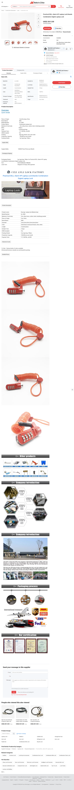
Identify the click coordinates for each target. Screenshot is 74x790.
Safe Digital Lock (33, 765)
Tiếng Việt (35, 781)
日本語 (61, 779)
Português (21, 779)
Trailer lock (3, 741)
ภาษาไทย (69, 779)
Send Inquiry (47, 28)
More (2, 772)
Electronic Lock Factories (32, 762)
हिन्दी (65, 779)
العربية (53, 779)
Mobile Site (35, 778)
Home (2, 10)
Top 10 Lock (54, 765)
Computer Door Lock (22, 765)
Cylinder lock (40, 736)
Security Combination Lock (9, 765)
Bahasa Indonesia (41, 781)
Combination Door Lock (37, 755)
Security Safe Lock (60, 762)
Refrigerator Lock (41, 739)
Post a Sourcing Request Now (19, 694)
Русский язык (32, 779)
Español (16, 779)
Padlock (21, 736)
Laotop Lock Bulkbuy (7, 769)
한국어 (57, 779)
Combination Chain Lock (64, 755)
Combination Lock (24, 10)
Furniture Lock (12, 755)
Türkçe (30, 781)
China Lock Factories (7, 762)
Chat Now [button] (58, 28)
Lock (18, 10)
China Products (13, 777)
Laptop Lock (4, 736)
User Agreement (45, 784)
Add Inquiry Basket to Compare (21, 47)
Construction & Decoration (10, 10)
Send (14, 692)
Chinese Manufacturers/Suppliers (24, 777)
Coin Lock (3, 739)
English (11, 779)
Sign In (45, 63)
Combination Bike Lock (51, 755)
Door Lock (57, 739)
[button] (45, 73)
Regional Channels (58, 777)
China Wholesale (35, 777)
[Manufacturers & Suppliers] (37, 2)
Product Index (66, 777)
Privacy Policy (58, 784)
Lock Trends (62, 765)
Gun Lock (21, 739)
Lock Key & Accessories (24, 755)
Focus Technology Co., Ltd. (27, 784)
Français (26, 779)
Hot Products (6, 777)
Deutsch (42, 779)
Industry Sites (50, 777)
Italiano (38, 779)
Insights (39, 778)
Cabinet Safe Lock (44, 765)
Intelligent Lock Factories (46, 762)
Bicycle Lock (39, 741)
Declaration (52, 784)
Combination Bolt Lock (24, 741)
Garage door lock (58, 736)
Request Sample (67, 31)
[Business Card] (70, 76)
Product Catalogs (22, 733)
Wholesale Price (43, 777)
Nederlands (48, 779)
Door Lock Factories (19, 762)
